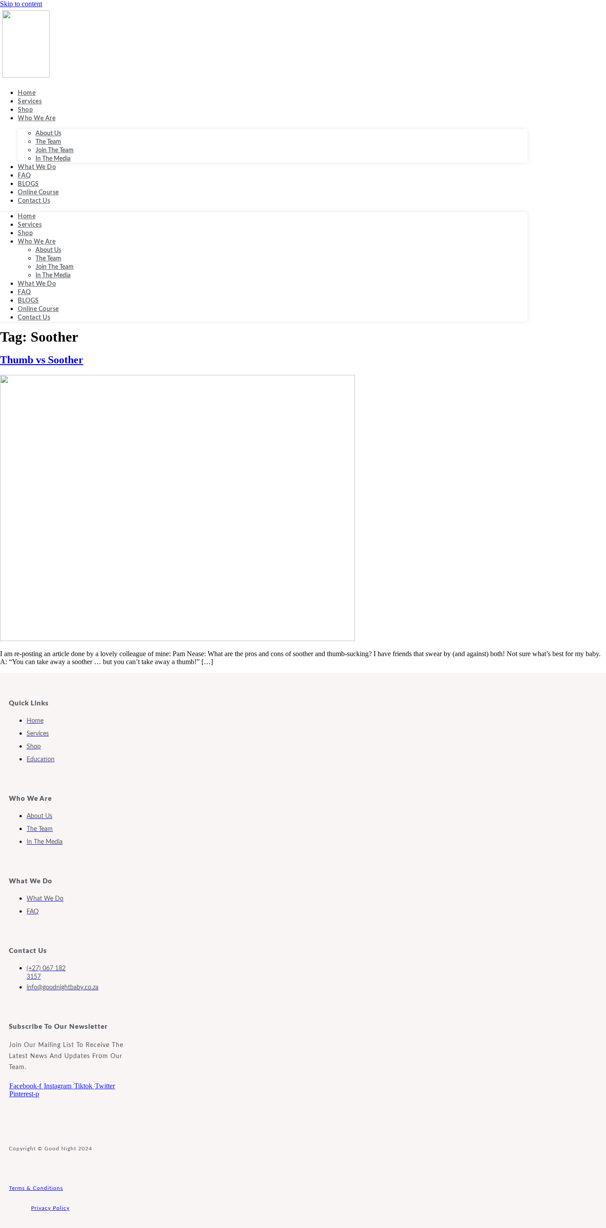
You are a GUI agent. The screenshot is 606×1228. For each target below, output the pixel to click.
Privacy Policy (50, 1208)
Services (30, 101)
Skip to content (21, 4)
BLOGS (28, 184)
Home (26, 93)
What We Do (37, 167)
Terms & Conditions (36, 1188)
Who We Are (36, 118)
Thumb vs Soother (41, 360)
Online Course (38, 192)
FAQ (24, 176)
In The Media (53, 159)
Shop (25, 110)
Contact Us (34, 201)
